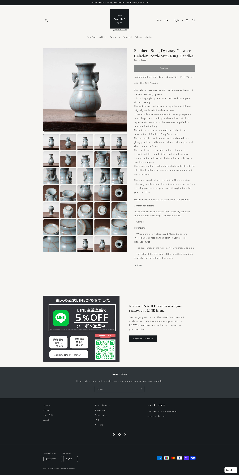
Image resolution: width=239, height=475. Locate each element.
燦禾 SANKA (54, 468)
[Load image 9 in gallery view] (102, 159)
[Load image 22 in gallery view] (68, 210)
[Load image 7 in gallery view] (68, 159)
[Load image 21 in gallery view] (51, 210)
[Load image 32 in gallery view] (68, 244)
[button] (46, 20)
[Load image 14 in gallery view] (102, 176)
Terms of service (102, 405)
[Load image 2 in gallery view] (68, 142)
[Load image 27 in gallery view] (68, 227)
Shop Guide (48, 415)
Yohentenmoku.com (156, 416)
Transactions (100, 410)
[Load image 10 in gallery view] (119, 159)
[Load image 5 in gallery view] (119, 142)
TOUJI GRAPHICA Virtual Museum (162, 411)
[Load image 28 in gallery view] (85, 227)
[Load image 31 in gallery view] (51, 244)
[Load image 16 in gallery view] (51, 193)
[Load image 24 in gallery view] (102, 210)
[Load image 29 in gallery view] (102, 227)
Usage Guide (175, 234)
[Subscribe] (141, 389)
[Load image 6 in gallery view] (51, 159)
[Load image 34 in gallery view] (102, 244)
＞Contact (139, 222)
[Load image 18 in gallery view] (85, 193)
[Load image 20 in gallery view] (119, 193)
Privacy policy (101, 415)
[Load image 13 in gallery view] (85, 176)
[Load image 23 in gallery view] (85, 210)
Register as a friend (143, 339)
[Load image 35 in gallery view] (119, 244)
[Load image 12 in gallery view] (68, 176)
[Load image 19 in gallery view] (102, 193)
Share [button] (139, 265)
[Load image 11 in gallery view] (51, 176)
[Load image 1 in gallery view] (51, 142)
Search (46, 405)
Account (99, 425)
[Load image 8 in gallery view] (85, 159)
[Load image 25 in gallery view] (119, 210)
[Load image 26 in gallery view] (51, 227)
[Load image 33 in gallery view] (85, 244)
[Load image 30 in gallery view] (119, 227)
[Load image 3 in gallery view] (85, 142)
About (46, 420)
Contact (46, 410)
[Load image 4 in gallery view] (102, 142)
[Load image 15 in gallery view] (119, 176)
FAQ (97, 420)
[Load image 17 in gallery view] (68, 193)
